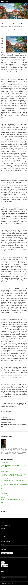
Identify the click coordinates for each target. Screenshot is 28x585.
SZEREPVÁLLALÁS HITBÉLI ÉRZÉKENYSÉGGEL (11, 499)
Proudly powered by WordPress (7, 583)
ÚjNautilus (4, 2)
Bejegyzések (3, 21)
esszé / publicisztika (6, 411)
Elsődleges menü (26, 1)
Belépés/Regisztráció (5, 523)
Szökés (2, 502)
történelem (3, 544)
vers (2, 538)
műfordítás (3, 536)
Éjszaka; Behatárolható (6, 490)
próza (2, 533)
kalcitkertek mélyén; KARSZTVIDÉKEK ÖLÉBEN (11, 505)
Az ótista (3, 488)
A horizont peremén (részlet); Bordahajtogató (11, 469)
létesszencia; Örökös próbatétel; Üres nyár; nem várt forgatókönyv (13, 496)
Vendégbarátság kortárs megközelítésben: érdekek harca (13, 424)
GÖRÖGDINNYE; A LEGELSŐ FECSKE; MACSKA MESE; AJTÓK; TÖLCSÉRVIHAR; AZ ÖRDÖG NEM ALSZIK (14, 474)
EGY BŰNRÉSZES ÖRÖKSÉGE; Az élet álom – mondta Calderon (13, 481)
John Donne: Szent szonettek (8, 418)
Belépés (3, 571)
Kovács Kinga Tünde (17, 26)
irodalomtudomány (5, 541)
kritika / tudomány (5, 531)
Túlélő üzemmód (5, 493)
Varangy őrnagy (4, 478)
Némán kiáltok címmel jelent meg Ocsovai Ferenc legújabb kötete (13, 465)
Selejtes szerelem (5, 471)
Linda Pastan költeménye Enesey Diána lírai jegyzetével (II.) (14, 485)
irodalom (3, 528)
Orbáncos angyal (5, 462)
